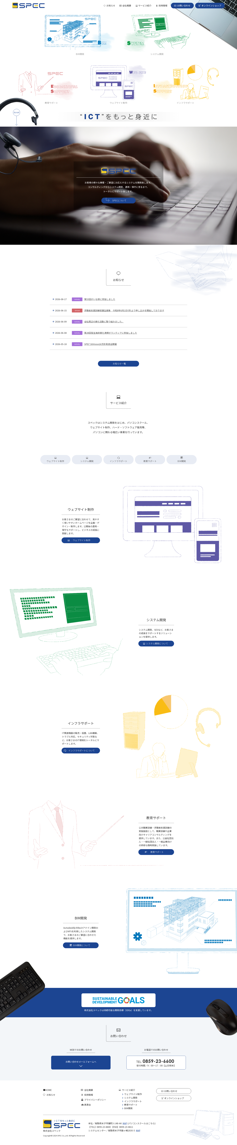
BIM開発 (80, 54)
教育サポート (51, 102)
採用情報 (163, 5)
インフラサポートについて (81, 750)
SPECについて (119, 200)
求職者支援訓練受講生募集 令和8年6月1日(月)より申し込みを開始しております (124, 310)
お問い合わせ (183, 5)
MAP (125, 1123)
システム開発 (157, 54)
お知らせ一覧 (119, 363)
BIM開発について (81, 945)
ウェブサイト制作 (118, 102)
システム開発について (157, 643)
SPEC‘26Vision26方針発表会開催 (100, 344)
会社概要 (126, 5)
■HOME (47, 1090)
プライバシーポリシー (95, 1099)
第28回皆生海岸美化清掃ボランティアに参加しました (110, 332)
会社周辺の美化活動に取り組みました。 (104, 321)
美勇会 (87, 1104)
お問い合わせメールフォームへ (81, 1061)
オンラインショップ (211, 5)
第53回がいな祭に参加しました (99, 299)
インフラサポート (185, 102)
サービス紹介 (144, 5)
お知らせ (110, 5)
